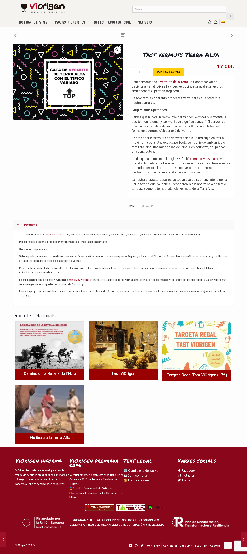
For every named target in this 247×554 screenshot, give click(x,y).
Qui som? (186, 545)
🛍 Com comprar (135, 475)
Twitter (186, 480)
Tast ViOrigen (123, 373)
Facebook (188, 470)
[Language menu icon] (224, 22)
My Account (212, 545)
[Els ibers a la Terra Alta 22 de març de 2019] (244, 539)
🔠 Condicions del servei (141, 470)
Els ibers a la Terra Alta (50, 437)
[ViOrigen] (43, 8)
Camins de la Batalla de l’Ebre (50, 373)
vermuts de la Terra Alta (177, 82)
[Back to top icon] (228, 545)
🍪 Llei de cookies (137, 480)
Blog (198, 545)
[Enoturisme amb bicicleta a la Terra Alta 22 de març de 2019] (3, 539)
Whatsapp (153, 545)
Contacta (170, 545)
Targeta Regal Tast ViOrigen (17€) (197, 375)
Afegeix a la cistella (168, 72)
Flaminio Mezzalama (204, 159)
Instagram (188, 475)
